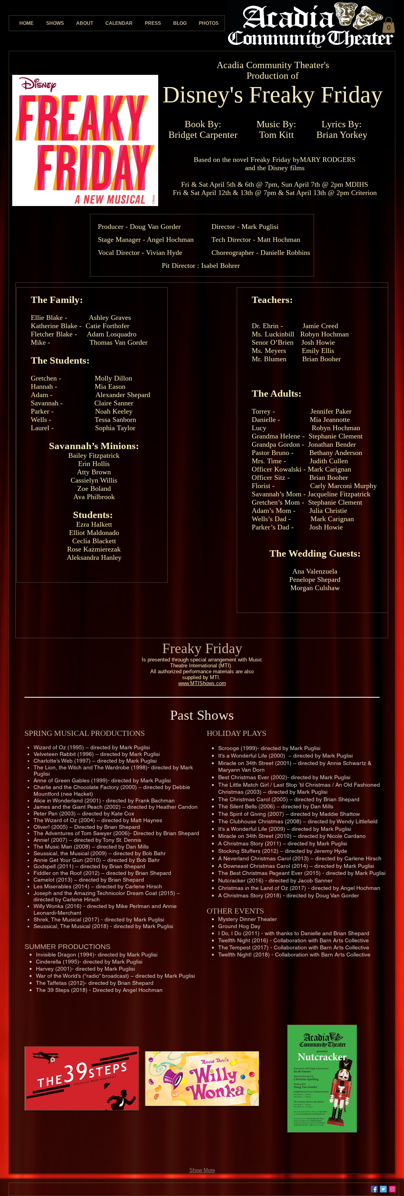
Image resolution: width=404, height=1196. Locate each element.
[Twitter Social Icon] (383, 1189)
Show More (202, 1170)
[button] (388, 25)
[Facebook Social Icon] (374, 1189)
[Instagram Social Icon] (392, 1189)
